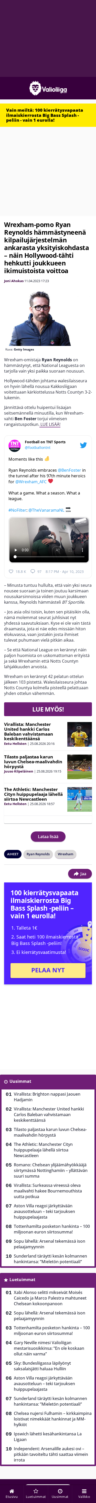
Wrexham (65, 854)
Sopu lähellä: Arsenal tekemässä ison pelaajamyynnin (49, 1244)
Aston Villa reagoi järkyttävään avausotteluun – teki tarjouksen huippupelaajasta (44, 1211)
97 (39, 571)
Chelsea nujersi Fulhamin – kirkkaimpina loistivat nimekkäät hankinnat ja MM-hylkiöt (53, 1419)
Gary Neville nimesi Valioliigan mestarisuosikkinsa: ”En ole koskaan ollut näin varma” (49, 1348)
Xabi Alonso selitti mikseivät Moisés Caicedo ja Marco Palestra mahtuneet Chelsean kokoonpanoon (50, 1298)
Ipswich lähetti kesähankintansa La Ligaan (48, 1436)
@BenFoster (69, 470)
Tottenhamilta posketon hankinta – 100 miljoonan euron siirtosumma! (52, 1229)
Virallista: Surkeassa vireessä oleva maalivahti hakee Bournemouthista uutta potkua (48, 1190)
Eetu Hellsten (15, 743)
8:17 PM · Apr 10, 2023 (65, 571)
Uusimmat (20, 1081)
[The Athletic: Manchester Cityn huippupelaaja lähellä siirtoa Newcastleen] (79, 799)
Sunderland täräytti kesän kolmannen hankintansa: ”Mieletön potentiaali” (50, 1258)
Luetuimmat (22, 1279)
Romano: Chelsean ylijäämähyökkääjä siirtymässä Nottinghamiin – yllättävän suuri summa (51, 1170)
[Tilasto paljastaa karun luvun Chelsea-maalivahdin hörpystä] (79, 767)
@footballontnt (37, 447)
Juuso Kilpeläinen (18, 771)
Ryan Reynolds (38, 854)
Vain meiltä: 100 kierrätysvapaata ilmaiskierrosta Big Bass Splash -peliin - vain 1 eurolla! (44, 115)
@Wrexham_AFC (31, 482)
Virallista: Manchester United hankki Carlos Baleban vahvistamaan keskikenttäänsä (28, 731)
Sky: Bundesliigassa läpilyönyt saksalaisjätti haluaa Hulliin (42, 1366)
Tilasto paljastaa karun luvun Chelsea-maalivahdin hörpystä (33, 761)
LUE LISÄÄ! (49, 424)
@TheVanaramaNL (46, 510)
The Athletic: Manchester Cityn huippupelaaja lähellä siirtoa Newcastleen (33, 794)
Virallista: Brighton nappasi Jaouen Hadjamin (47, 1097)
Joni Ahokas (14, 281)
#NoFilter (17, 510)
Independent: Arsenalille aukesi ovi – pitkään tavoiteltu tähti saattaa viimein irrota (51, 1454)
